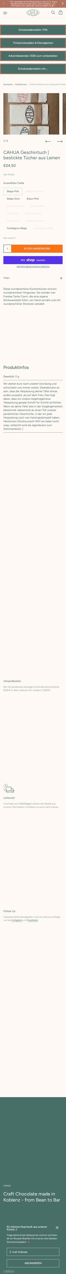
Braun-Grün (37, 206)
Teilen (6, 278)
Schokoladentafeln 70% (33, 29)
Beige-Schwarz (34, 191)
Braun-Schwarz (15, 206)
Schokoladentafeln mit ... (33, 68)
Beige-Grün (13, 198)
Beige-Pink (13, 191)
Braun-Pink (33, 198)
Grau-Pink (12, 213)
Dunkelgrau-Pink (35, 220)
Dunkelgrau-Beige (17, 228)
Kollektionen (21, 84)
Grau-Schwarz (33, 213)
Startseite (8, 84)
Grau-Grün (13, 220)
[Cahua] (33, 12)
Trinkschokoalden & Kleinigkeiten (33, 42)
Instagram (17, 920)
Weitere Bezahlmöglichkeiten (33, 266)
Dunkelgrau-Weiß (43, 228)
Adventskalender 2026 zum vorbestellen (33, 55)
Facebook (32, 920)
